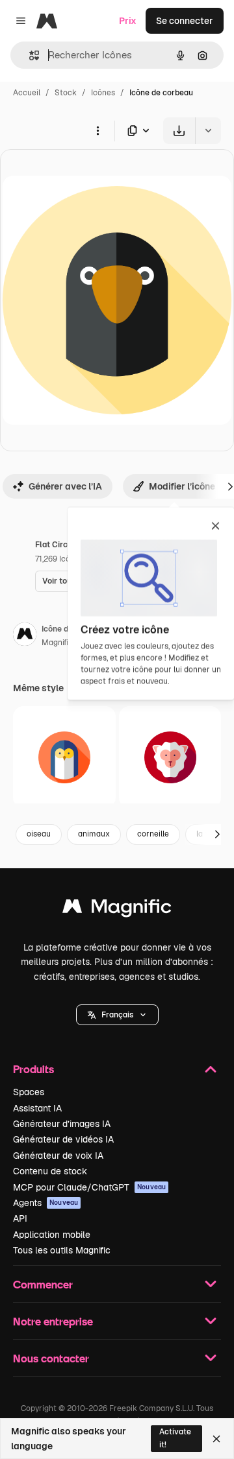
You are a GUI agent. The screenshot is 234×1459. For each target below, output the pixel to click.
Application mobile (51, 1234)
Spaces (28, 1092)
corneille (153, 834)
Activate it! (175, 1438)
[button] (117, 1014)
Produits (33, 1069)
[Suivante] (217, 834)
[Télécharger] (179, 130)
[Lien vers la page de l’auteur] (24, 636)
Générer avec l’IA (65, 486)
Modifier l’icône (182, 486)
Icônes (103, 93)
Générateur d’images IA (61, 1124)
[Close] (216, 1439)
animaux (94, 834)
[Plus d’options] (97, 130)
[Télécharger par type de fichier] (139, 130)
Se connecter (184, 21)
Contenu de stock (50, 1171)
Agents (45, 1203)
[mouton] (170, 757)
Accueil (26, 93)
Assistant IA (37, 1108)
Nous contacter (51, 1358)
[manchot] (64, 757)
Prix (127, 21)
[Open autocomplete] (29, 55)
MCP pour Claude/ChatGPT (89, 1187)
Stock (66, 93)
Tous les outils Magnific (61, 1250)
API (20, 1218)
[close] (215, 526)
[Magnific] (117, 909)
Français (117, 1015)
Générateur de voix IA (58, 1155)
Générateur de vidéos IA (63, 1139)
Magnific (57, 642)
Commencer (43, 1284)
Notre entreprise (53, 1321)
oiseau (39, 834)
